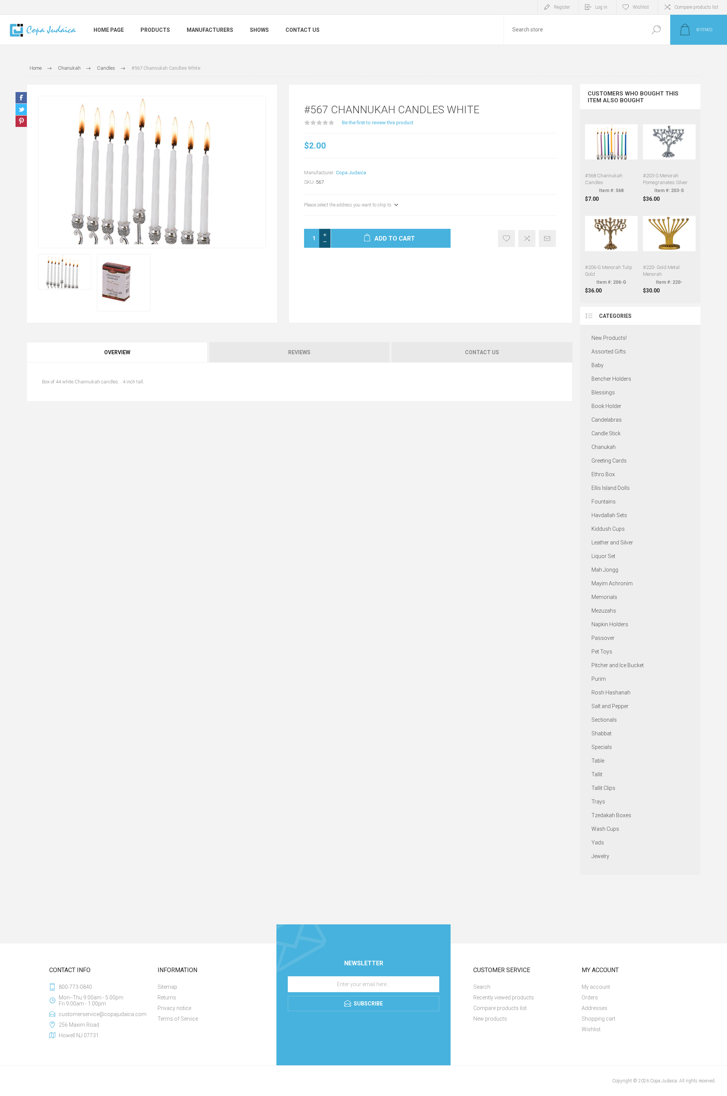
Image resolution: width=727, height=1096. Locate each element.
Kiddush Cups (608, 529)
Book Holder (606, 406)
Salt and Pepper (610, 706)
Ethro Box (603, 474)
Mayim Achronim (612, 583)
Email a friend (547, 238)
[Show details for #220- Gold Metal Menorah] (669, 250)
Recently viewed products (503, 997)
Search (656, 30)
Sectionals (604, 720)
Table (597, 761)
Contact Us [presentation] (482, 352)
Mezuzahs (603, 611)
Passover (603, 638)
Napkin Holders (609, 624)
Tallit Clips (603, 788)
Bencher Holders (611, 379)
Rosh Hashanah (610, 692)
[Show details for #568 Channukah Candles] (611, 159)
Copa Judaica (351, 172)
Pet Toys (601, 652)
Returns (167, 997)
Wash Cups (605, 829)
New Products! (609, 338)
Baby (597, 365)
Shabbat (601, 733)
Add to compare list (526, 238)
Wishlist (591, 1029)
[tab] (118, 352)
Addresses (594, 1008)
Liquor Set (603, 556)
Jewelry (600, 856)
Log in (601, 7)
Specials (601, 747)
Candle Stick (606, 433)
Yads (597, 843)
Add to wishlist (506, 238)
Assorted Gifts (608, 352)
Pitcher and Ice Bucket (617, 665)
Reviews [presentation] (299, 352)
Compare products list (696, 7)
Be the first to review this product (377, 122)
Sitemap (167, 987)
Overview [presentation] (117, 352)
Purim (598, 679)
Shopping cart (598, 1019)
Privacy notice (174, 1008)
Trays (598, 802)
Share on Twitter (21, 109)
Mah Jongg (604, 570)
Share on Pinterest (21, 121)
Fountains (603, 502)
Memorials (604, 597)
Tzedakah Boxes (611, 815)
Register (562, 7)
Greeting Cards (609, 461)
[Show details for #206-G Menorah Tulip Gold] (611, 250)
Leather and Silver (612, 542)
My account (596, 987)
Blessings (603, 392)
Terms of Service (178, 1019)
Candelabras (606, 420)
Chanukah (603, 447)
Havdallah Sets (609, 515)
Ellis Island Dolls (610, 488)
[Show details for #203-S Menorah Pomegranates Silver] (669, 159)
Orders (590, 997)
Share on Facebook (21, 97)
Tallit (596, 774)
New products (490, 1019)
